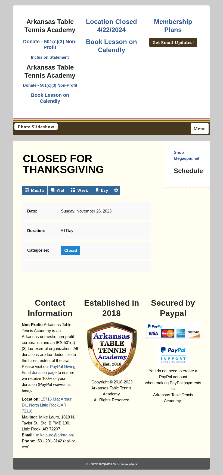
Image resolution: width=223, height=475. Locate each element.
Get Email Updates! (173, 42)
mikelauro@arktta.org (55, 435)
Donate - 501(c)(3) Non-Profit (50, 44)
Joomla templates (100, 463)
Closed (70, 250)
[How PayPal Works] (173, 331)
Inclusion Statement (50, 57)
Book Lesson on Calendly (50, 98)
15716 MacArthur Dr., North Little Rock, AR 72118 (47, 405)
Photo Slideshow (36, 126)
